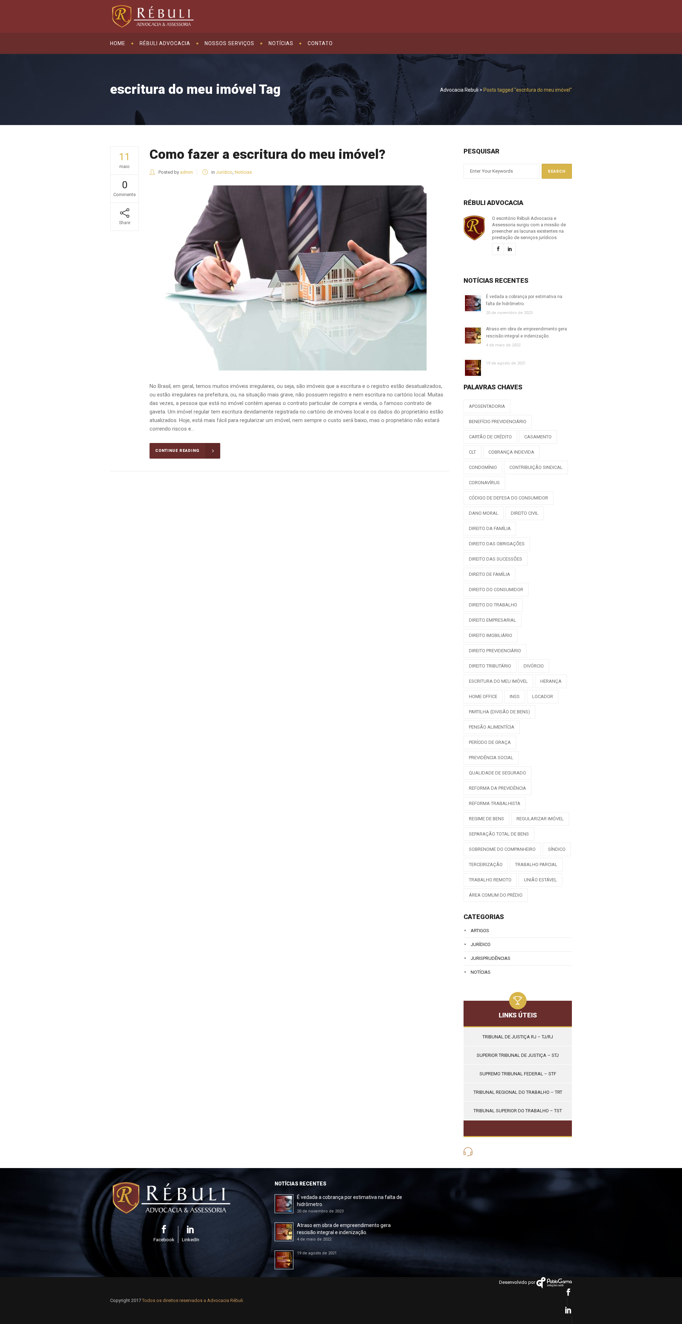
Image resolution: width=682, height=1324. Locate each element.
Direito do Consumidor (496, 589)
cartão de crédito (490, 436)
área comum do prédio (496, 895)
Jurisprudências (490, 958)
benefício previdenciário (497, 421)
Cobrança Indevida (511, 452)
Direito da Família (490, 528)
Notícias (243, 172)
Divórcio (534, 666)
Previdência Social (491, 757)
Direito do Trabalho (493, 604)
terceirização (486, 864)
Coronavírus (484, 482)
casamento (538, 436)
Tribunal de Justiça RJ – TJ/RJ (517, 1036)
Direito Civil (524, 513)
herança (551, 681)
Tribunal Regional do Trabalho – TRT (517, 1092)
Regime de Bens (486, 818)
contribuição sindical (536, 467)
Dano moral (483, 513)
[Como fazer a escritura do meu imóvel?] (288, 278)
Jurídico (224, 172)
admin (186, 172)
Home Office (483, 696)
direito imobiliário (490, 635)
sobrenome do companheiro (502, 849)
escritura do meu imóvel (498, 681)
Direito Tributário (490, 666)
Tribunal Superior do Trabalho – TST (517, 1110)
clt (472, 452)
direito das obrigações (497, 543)
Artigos (480, 930)
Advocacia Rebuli (459, 89)
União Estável (540, 879)
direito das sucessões (495, 559)
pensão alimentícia (491, 727)
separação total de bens (499, 834)
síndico (556, 849)
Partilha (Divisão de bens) (499, 711)
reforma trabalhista (494, 803)
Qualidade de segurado (497, 773)
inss (515, 696)
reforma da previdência (497, 788)
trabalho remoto (490, 879)
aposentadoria (487, 406)
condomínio (483, 467)
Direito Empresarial (492, 620)
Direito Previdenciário (495, 650)
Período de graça (490, 742)
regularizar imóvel (540, 818)
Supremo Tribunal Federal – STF (518, 1073)
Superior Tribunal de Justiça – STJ (518, 1055)
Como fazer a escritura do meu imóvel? (267, 154)
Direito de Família (489, 574)
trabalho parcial (536, 864)
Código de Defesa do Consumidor (508, 498)
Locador (542, 696)
